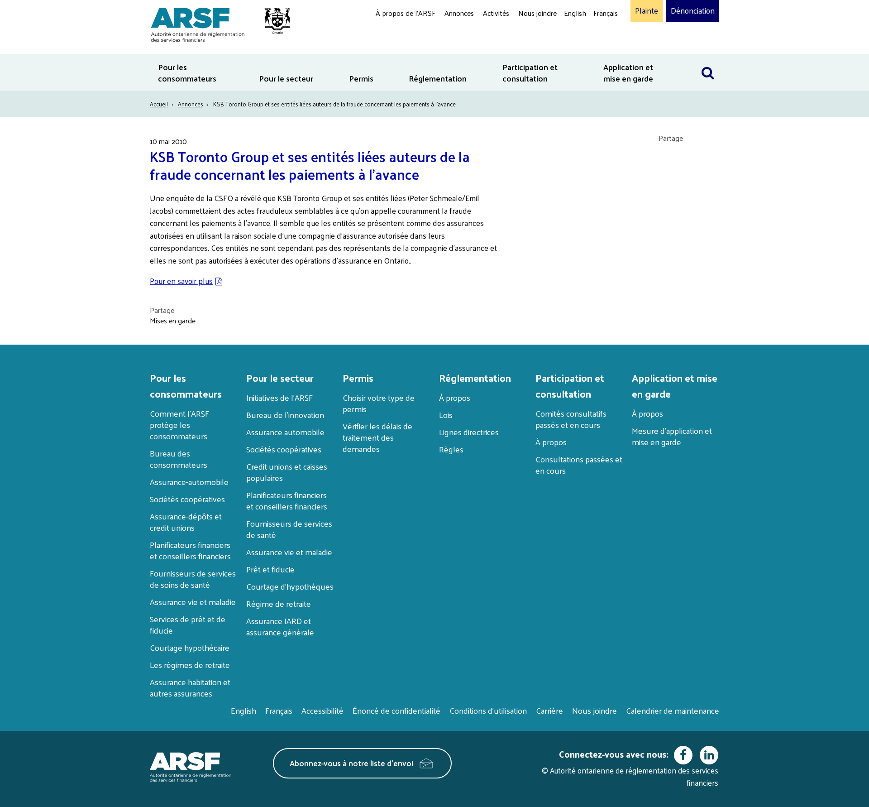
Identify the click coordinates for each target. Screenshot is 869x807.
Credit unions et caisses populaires (286, 472)
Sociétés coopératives (187, 498)
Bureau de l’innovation (285, 414)
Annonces (459, 12)
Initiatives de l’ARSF (279, 397)
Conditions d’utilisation (488, 710)
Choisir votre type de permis (379, 403)
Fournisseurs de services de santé (289, 529)
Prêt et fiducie (270, 569)
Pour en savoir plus (181, 281)
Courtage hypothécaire (189, 647)
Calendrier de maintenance (672, 710)
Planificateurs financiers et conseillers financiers (190, 550)
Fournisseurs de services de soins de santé (193, 578)
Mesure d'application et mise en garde (672, 436)
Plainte (646, 11)
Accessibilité (322, 710)
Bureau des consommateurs (178, 458)
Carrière (549, 710)
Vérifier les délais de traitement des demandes (377, 437)
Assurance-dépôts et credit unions (186, 521)
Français (605, 12)
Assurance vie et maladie (193, 601)
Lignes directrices (469, 431)
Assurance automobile (285, 431)
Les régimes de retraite (190, 664)
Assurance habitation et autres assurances (190, 687)
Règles (451, 449)
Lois (446, 414)
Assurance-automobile (189, 481)
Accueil (159, 104)
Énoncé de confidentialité (396, 710)
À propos (454, 397)
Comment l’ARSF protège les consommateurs (179, 425)
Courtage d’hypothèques (290, 586)
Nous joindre (537, 12)
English (575, 12)
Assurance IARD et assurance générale (280, 626)
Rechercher (708, 59)
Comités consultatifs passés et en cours (570, 419)
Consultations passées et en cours (578, 464)
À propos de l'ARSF (405, 12)
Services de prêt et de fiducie (187, 624)
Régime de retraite (278, 603)
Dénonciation (693, 11)
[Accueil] (216, 23)
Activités (496, 12)
